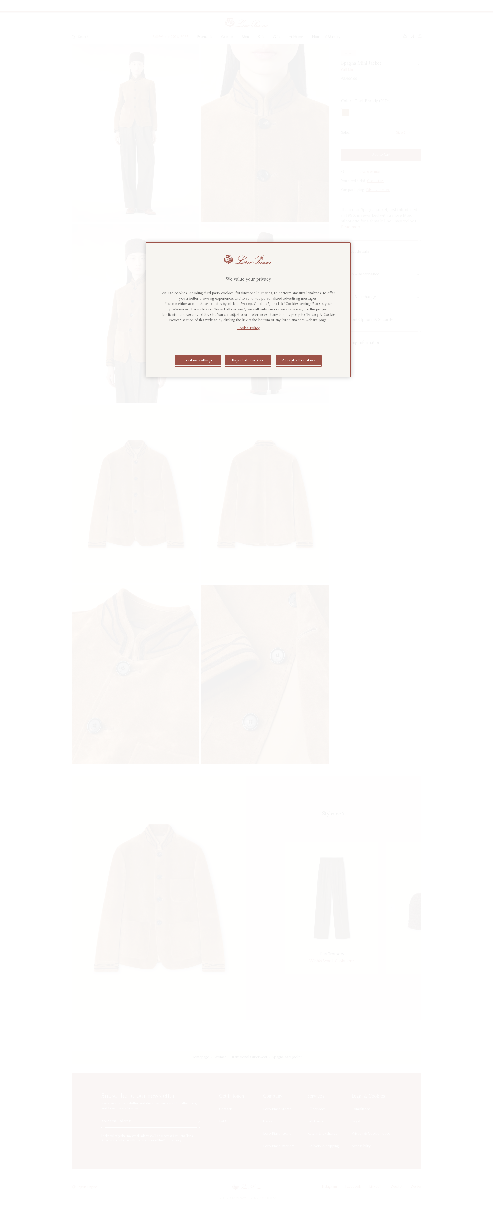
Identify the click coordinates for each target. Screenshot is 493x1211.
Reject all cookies (248, 361)
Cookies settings (198, 361)
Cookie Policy (248, 328)
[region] (248, 309)
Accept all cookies (298, 361)
